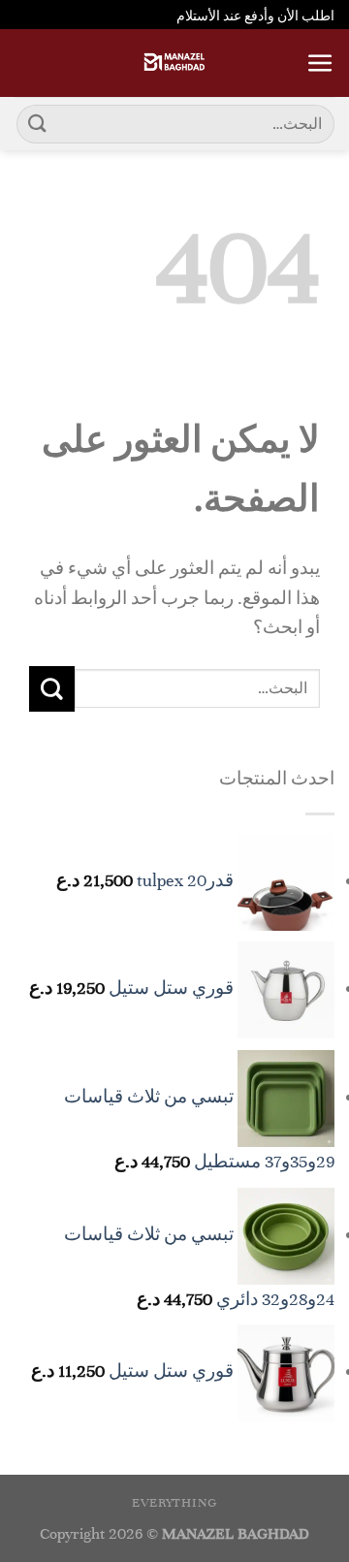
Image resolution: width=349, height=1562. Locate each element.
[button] (320, 63)
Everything (174, 1502)
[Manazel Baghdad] (174, 63)
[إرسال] (37, 124)
